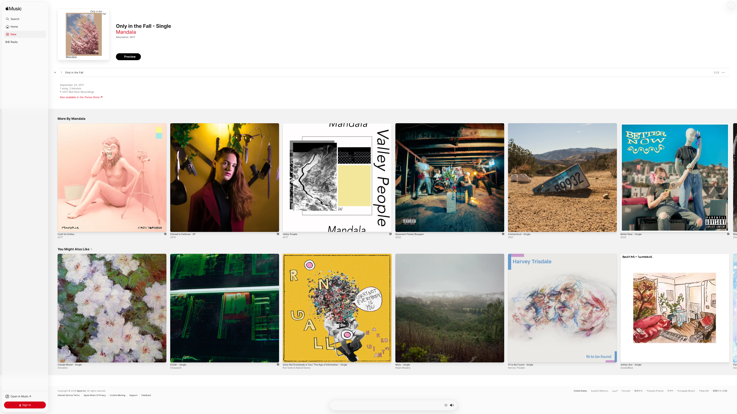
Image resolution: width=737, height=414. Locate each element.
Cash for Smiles (67, 124)
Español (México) (599, 391)
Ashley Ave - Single (632, 255)
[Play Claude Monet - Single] (62, 357)
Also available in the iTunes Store (80, 97)
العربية (615, 391)
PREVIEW (715, 72)
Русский (626, 391)
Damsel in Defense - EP (184, 124)
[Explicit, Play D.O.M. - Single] (175, 357)
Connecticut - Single (520, 124)
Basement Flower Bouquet (411, 124)
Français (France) (655, 391)
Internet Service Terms (69, 395)
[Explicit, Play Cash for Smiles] (62, 227)
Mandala (126, 32)
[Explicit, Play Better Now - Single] (625, 227)
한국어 (670, 391)
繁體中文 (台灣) (720, 391)
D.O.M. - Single (179, 255)
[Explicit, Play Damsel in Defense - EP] (175, 227)
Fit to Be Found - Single (522, 255)
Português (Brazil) (686, 391)
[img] (13, 9)
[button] (25, 19)
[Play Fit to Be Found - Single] (513, 357)
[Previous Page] (53, 177)
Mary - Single (403, 255)
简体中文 (638, 391)
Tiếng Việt (704, 391)
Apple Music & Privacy (95, 395)
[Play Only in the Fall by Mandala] (61, 72)
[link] (75, 249)
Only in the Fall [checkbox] (74, 72)
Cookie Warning (117, 395)
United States (580, 391)
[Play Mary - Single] (400, 357)
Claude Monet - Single (71, 255)
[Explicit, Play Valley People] (287, 227)
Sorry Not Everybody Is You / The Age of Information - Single (319, 255)
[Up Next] (446, 405)
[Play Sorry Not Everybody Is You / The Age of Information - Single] (287, 357)
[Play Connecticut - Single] (513, 227)
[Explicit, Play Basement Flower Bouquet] (400, 227)
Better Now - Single (632, 124)
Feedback (146, 395)
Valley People (291, 124)
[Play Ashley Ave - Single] (625, 357)
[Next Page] (733, 177)
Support (133, 395)
